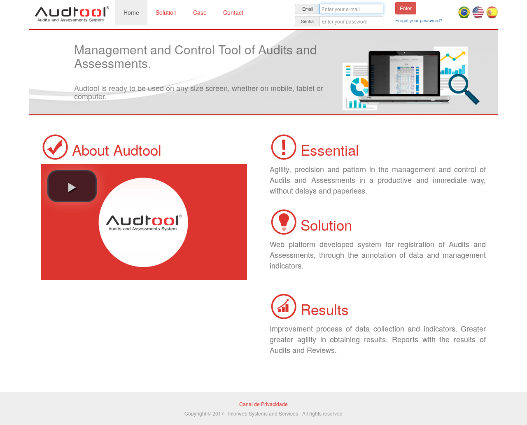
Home (131, 12)
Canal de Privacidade (263, 403)
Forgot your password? (418, 20)
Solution (166, 12)
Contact (233, 12)
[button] (72, 186)
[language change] (465, 11)
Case (200, 12)
